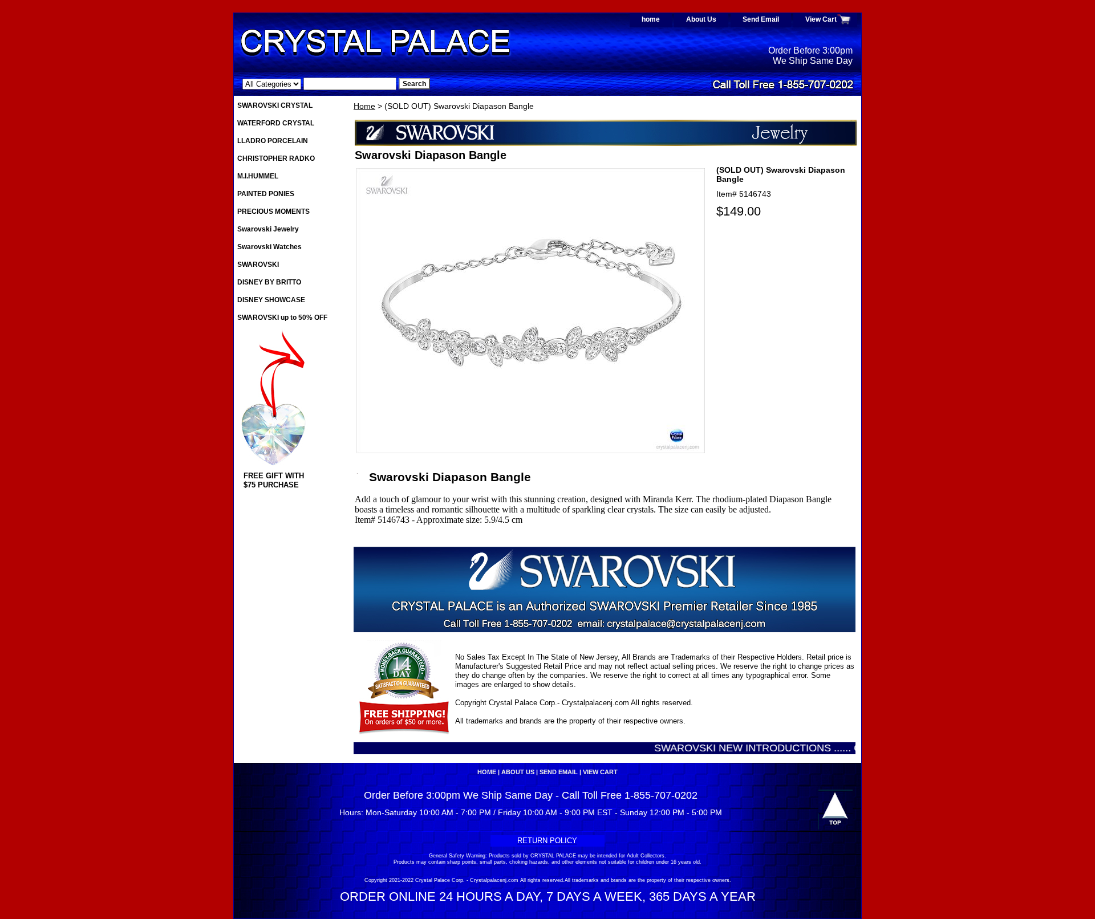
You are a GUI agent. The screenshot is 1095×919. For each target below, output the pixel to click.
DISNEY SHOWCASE (271, 300)
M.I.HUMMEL (257, 176)
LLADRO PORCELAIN (272, 141)
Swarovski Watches (269, 247)
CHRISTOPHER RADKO (276, 158)
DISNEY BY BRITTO (269, 282)
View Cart (821, 19)
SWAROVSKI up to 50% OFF (282, 318)
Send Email (761, 19)
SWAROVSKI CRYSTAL (275, 105)
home (651, 19)
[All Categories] (319, 84)
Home (364, 106)
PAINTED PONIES (265, 194)
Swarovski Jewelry (268, 229)
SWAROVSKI (258, 265)
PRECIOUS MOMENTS (273, 211)
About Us (701, 19)
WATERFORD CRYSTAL (275, 123)
